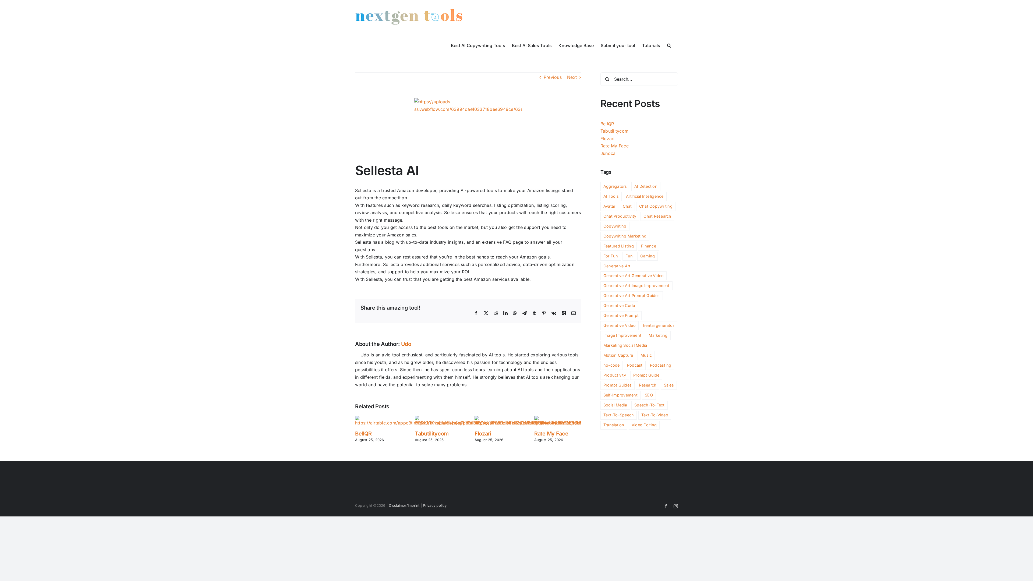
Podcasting (660, 365)
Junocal (608, 153)
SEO (649, 395)
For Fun (610, 256)
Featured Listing (618, 246)
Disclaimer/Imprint (404, 505)
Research (647, 385)
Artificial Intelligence (645, 196)
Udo (406, 344)
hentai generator (658, 325)
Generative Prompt (621, 315)
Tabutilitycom (432, 433)
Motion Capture (618, 355)
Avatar (609, 206)
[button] (669, 45)
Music (646, 355)
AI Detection (645, 186)
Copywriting (615, 226)
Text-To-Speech (618, 415)
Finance (648, 246)
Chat (627, 206)
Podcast (635, 365)
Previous (553, 77)
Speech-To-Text (649, 405)
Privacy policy (434, 505)
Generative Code (619, 305)
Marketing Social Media (625, 345)
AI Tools (611, 196)
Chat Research (657, 216)
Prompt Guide (646, 375)
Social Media (615, 405)
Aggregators (615, 186)
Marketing (658, 335)
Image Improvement (622, 335)
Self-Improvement (620, 395)
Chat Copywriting (656, 206)
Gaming (647, 256)
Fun (629, 256)
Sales (669, 385)
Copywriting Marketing (624, 236)
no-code (611, 365)
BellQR (363, 433)
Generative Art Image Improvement (636, 285)
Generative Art (616, 266)
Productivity (614, 375)
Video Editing (644, 425)
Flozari (483, 433)
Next (572, 77)
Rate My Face (551, 433)
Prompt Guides (617, 385)
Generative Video (619, 325)
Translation (613, 425)
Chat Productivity (619, 216)
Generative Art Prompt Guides (631, 295)
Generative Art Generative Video (633, 275)
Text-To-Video (654, 415)
